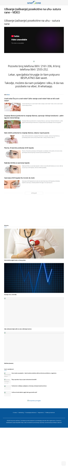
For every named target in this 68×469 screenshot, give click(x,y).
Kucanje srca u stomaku (10, 294)
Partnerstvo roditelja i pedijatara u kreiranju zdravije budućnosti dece (29, 386)
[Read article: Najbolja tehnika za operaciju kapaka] (12, 169)
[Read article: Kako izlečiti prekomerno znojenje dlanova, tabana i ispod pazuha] (12, 139)
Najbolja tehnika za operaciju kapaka (17, 163)
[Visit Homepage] (34, 2)
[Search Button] (63, 2)
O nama (15, 412)
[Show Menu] (5, 2)
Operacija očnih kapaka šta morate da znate (19, 178)
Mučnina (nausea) (8, 363)
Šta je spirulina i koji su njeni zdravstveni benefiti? (24, 379)
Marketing (21, 412)
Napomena (41, 412)
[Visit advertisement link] (34, 401)
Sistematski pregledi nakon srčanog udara (15, 260)
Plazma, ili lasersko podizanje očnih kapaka (19, 148)
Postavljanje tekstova (30, 412)
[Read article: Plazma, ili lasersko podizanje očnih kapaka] (12, 154)
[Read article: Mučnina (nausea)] (34, 347)
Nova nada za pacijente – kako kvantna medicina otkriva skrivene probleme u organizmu (34, 373)
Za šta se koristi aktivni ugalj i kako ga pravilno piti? (24, 392)
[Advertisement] (34, 209)
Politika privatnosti (50, 412)
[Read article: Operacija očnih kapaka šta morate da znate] (12, 184)
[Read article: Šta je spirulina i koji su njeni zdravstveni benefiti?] (7, 381)
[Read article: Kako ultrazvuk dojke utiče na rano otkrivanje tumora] (34, 312)
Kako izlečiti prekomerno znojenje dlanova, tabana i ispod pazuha (26, 133)
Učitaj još (34, 193)
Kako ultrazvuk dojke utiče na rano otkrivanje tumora (17, 329)
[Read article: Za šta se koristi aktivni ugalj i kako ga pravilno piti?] (7, 394)
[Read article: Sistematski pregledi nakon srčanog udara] (34, 244)
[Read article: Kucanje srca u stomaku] (34, 278)
